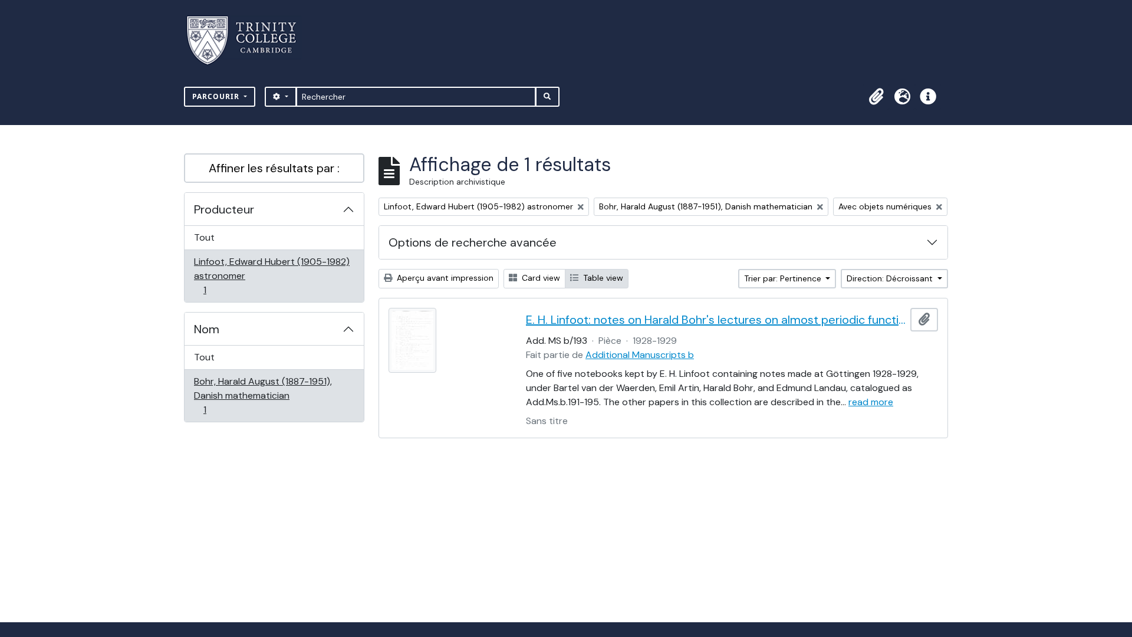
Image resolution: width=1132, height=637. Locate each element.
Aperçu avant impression (443, 277)
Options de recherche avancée (473, 242)
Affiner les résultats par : (274, 168)
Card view (539, 277)
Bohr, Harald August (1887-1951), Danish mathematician (262, 395)
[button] (876, 97)
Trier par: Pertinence (784, 278)
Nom (206, 329)
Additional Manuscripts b (639, 355)
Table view (602, 277)
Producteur (224, 209)
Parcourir (217, 96)
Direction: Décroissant (891, 278)
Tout (204, 237)
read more (870, 402)
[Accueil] (248, 40)
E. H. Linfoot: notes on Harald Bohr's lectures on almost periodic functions (716, 320)
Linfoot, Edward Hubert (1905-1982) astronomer (271, 275)
